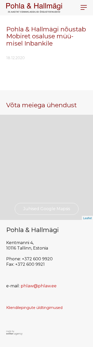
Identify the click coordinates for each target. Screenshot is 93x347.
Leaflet (87, 218)
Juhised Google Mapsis (46, 208)
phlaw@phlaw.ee (39, 285)
